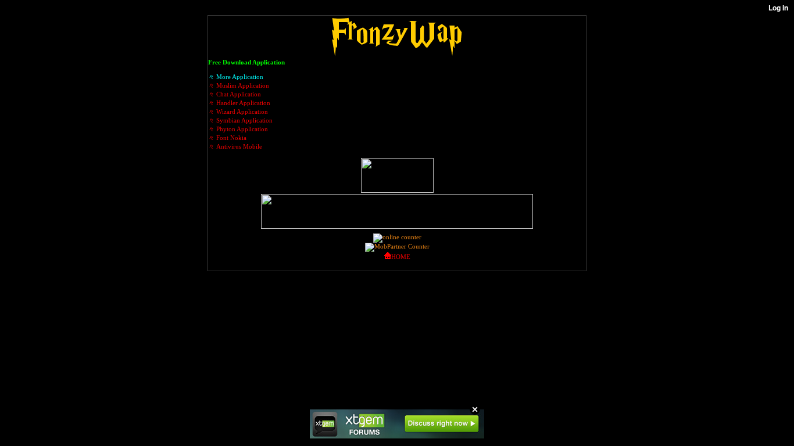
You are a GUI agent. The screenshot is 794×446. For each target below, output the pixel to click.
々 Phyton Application (238, 128)
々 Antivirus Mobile (235, 146)
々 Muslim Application (238, 85)
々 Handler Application (239, 102)
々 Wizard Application (238, 111)
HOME (400, 256)
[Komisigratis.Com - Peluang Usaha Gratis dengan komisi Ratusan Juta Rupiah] (397, 190)
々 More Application (235, 76)
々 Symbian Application (240, 120)
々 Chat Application (234, 94)
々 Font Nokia (227, 137)
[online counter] (397, 236)
